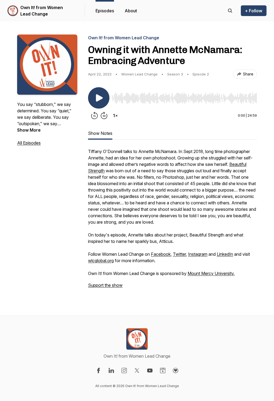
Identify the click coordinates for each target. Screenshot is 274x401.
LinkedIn (225, 254)
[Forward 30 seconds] (104, 115)
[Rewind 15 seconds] (94, 115)
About (131, 10)
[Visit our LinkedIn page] (111, 370)
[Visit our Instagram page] (124, 370)
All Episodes (29, 143)
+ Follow (253, 10)
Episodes (105, 10)
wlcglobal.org (101, 260)
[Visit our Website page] (162, 370)
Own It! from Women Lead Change (41, 11)
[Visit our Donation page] (175, 370)
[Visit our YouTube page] (150, 370)
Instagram (197, 254)
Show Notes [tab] (100, 133)
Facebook (161, 254)
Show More (29, 130)
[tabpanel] (172, 221)
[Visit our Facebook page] (98, 370)
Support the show (105, 285)
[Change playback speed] (115, 115)
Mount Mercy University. (211, 273)
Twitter (179, 254)
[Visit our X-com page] (137, 370)
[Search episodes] (230, 10)
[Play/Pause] (98, 98)
